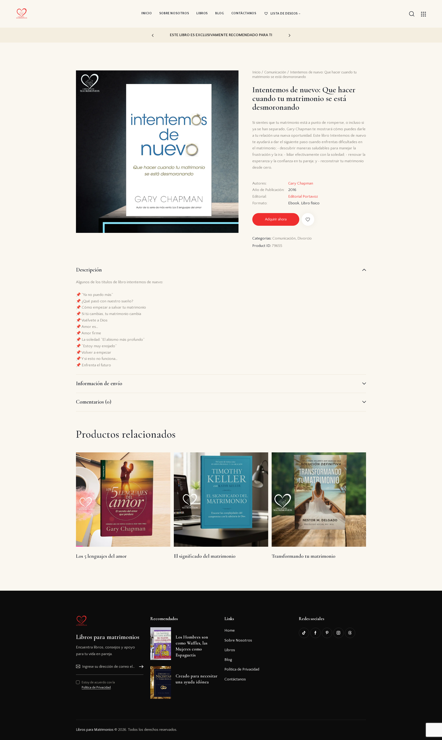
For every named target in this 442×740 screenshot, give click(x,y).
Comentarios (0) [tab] (93, 402)
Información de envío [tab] (99, 383)
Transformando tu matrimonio (303, 556)
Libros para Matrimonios (94, 730)
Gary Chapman (300, 183)
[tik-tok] (304, 633)
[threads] (350, 633)
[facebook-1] (315, 633)
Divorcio (304, 238)
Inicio (256, 72)
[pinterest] (327, 633)
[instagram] (338, 633)
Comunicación (275, 72)
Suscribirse (140, 666)
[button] (152, 35)
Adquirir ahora (276, 219)
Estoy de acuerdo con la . (98, 685)
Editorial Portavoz (303, 196)
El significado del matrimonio (205, 556)
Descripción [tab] (89, 270)
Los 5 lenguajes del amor (101, 556)
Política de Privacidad (96, 687)
